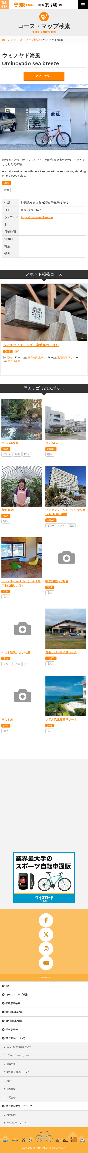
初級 (16, 351)
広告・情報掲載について (19, 1047)
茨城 (49, 587)
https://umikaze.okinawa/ (37, 217)
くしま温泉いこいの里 (15, 652)
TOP (8, 985)
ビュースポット (55, 525)
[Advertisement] (44, 804)
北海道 (51, 658)
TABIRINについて (15, 1038)
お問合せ (11, 1097)
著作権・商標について (18, 1072)
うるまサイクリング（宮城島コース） (31, 345)
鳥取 (5, 591)
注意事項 (11, 1089)
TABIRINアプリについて (19, 1106)
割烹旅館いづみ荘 (56, 581)
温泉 (17, 454)
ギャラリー (12, 1029)
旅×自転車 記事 (14, 1012)
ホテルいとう (54, 443)
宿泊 (6, 190)
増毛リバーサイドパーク (61, 652)
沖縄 (6, 182)
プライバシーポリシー (18, 1055)
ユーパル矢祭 (10, 443)
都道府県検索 (13, 1003)
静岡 (5, 725)
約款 (9, 1080)
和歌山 (51, 449)
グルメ (7, 454)
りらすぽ (7, 719)
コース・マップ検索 (17, 994)
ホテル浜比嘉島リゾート (61, 719)
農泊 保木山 (9, 510)
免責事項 (11, 1063)
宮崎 (5, 658)
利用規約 (11, 1115)
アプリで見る (44, 75)
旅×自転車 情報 (14, 1020)
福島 (5, 449)
